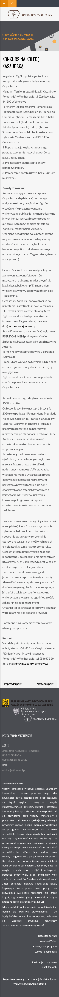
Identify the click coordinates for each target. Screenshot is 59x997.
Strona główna (9, 34)
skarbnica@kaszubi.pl (32, 901)
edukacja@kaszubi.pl (13, 770)
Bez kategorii (26, 34)
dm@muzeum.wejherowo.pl (19, 326)
